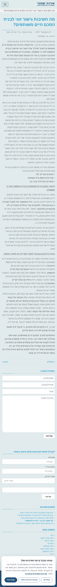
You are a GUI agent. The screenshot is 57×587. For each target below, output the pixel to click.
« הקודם (51, 362)
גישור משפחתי (48, 546)
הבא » (5, 362)
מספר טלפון (50, 476)
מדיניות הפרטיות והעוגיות (36, 574)
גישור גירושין (49, 540)
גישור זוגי (50, 543)
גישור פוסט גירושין (47, 549)
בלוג (52, 535)
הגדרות (47, 580)
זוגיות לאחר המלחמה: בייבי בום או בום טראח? (37, 518)
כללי (52, 554)
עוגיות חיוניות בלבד (29, 580)
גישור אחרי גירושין (47, 538)
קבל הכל (11, 580)
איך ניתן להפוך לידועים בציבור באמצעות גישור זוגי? (35, 515)
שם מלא (51, 457)
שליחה (48, 496)
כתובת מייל (50, 467)
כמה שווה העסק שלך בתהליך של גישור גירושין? (36, 512)
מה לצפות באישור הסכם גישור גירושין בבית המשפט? (34, 523)
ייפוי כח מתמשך (48, 551)
